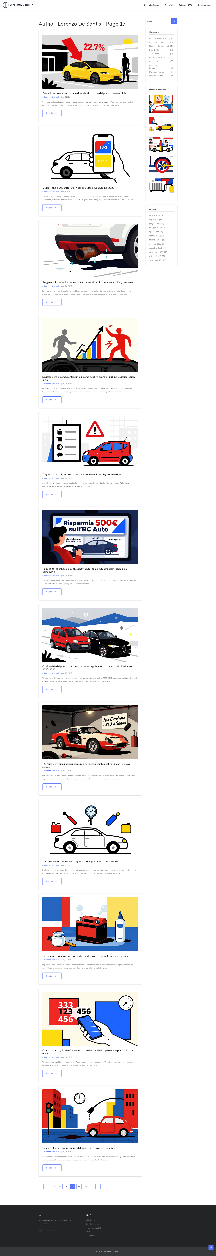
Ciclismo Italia (160, 61)
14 (53, 1186)
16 (66, 1186)
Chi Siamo (90, 1220)
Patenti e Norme (161, 72)
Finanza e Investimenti (161, 46)
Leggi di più (52, 113)
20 (91, 1186)
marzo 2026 (156, 236)
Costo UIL (169, 5)
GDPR (88, 1232)
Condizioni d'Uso (93, 1224)
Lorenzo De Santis (52, 97)
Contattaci (90, 1236)
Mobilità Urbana (161, 75)
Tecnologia (161, 54)
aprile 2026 (156, 231)
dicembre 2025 (157, 248)
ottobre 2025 (157, 256)
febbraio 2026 (157, 240)
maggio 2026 (157, 227)
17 (72, 1186)
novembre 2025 (158, 252)
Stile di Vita (161, 50)
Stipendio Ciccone (152, 5)
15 (60, 1186)
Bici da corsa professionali (161, 57)
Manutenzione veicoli (161, 38)
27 (104, 1186)
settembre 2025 (157, 260)
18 (79, 1186)
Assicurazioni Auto (161, 42)
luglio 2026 (156, 219)
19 (85, 1186)
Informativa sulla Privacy (96, 1228)
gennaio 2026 (157, 244)
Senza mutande (205, 5)
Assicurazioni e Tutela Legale (161, 66)
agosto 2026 (156, 215)
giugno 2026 (156, 223)
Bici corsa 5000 (185, 5)
